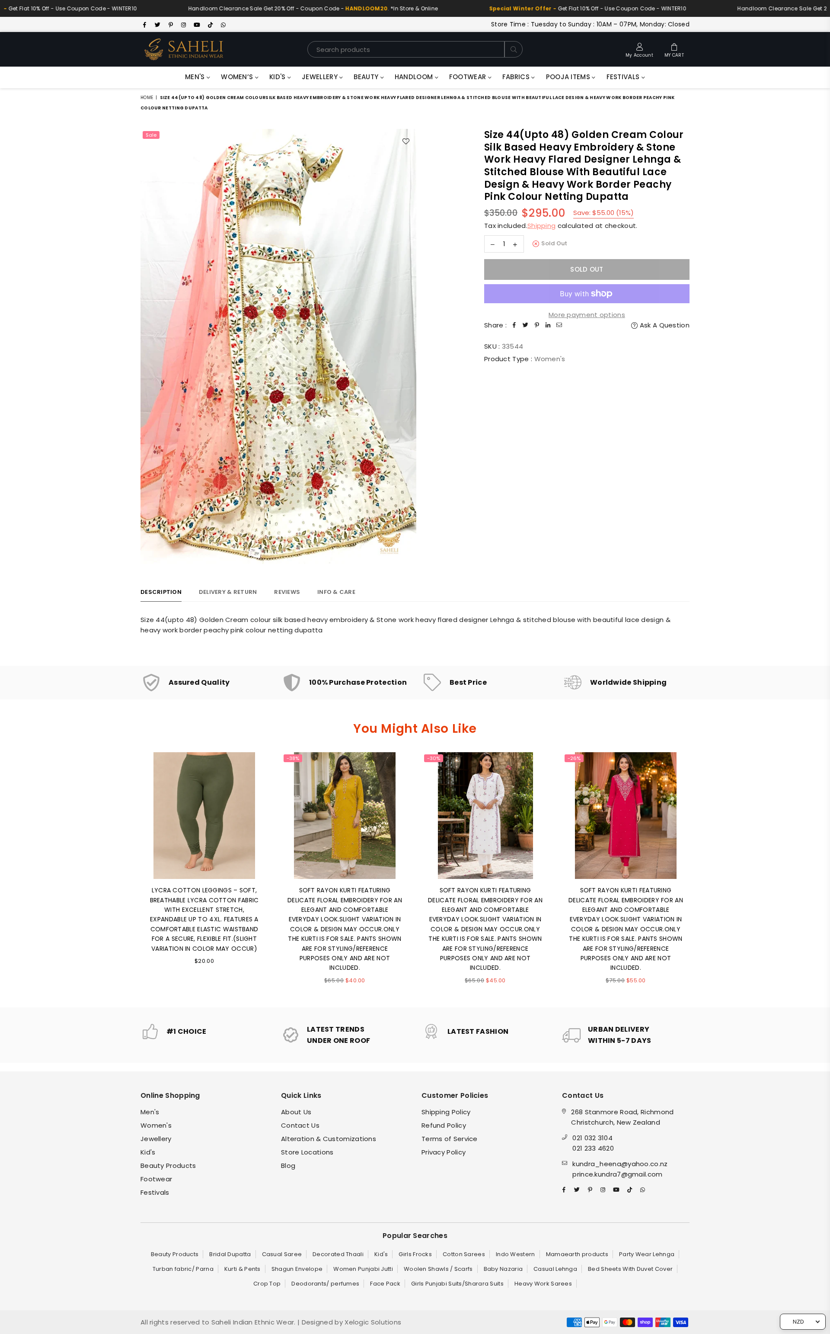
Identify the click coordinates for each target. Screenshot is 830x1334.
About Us (296, 1111)
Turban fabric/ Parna (183, 1269)
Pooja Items (569, 76)
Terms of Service (449, 1138)
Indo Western (515, 1254)
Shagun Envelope (297, 1269)
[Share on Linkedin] (548, 325)
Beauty (367, 76)
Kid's (278, 76)
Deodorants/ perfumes (325, 1283)
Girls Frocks (415, 1254)
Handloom (415, 76)
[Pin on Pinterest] (537, 325)
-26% (574, 758)
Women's (156, 1125)
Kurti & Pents (242, 1269)
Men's (196, 76)
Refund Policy (443, 1125)
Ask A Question (664, 325)
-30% (433, 758)
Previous (128, 873)
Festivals (624, 76)
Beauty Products (168, 1165)
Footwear (468, 76)
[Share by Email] (559, 325)
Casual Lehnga (555, 1269)
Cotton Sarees (464, 1254)
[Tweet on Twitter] (525, 325)
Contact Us (300, 1125)
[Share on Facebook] (514, 325)
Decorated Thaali (338, 1254)
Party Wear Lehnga (646, 1254)
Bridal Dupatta (230, 1254)
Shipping (541, 225)
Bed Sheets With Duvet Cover (630, 1269)
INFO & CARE (336, 592)
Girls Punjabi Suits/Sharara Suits (457, 1283)
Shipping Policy (446, 1111)
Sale (151, 134)
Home (146, 97)
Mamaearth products (577, 1254)
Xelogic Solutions (372, 1322)
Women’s (238, 76)
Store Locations (307, 1152)
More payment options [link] (587, 314)
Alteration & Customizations (328, 1138)
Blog (288, 1165)
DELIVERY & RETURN (228, 592)
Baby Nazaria (503, 1269)
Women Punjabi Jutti (363, 1269)
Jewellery (320, 76)
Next (701, 873)
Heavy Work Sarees (543, 1283)
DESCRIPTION (161, 592)
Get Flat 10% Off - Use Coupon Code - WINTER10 (540, 8)
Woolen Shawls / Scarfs (438, 1269)
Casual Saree (282, 1254)
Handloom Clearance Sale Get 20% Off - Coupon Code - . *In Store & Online (266, 8)
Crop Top (267, 1283)
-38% (293, 758)
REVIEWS (287, 592)
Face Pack (385, 1283)
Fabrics (516, 76)
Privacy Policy (443, 1152)
